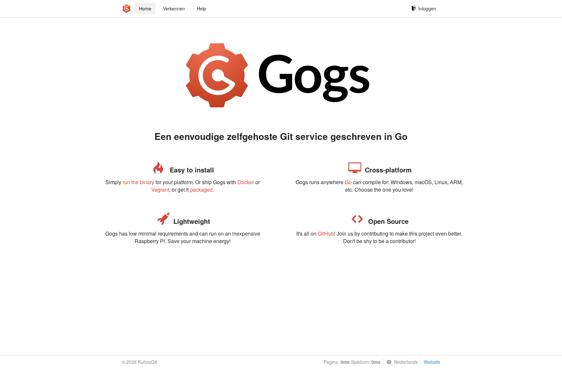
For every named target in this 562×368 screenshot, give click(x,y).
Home (145, 8)
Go (348, 182)
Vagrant (160, 189)
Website (432, 362)
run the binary (138, 182)
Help (201, 8)
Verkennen (174, 8)
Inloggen (427, 8)
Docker (245, 182)
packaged (201, 189)
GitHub (326, 233)
